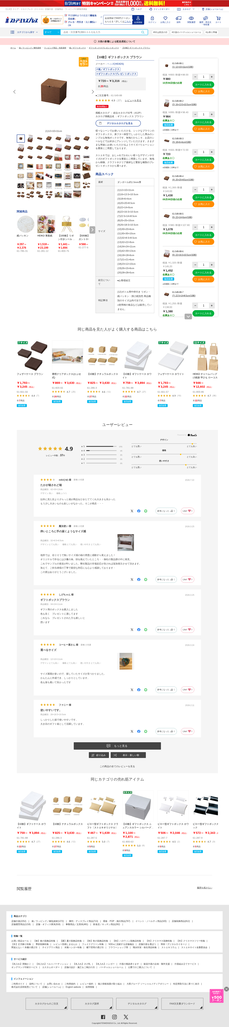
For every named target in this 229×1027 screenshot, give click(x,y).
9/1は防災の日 (160, 32)
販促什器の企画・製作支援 (157, 964)
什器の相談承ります (129, 964)
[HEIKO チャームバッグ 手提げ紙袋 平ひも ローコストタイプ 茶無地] (208, 355)
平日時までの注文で (82, 17)
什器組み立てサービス (185, 964)
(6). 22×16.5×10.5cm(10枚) (184, 254)
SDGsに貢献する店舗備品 (121, 944)
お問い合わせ (53, 984)
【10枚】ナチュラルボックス (102, 374)
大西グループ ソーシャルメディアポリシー (148, 984)
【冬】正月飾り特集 (21, 944)
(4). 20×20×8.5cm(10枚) (183, 179)
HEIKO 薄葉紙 (44, 235)
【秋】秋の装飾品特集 (97, 941)
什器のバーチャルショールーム (187, 32)
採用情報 (89, 987)
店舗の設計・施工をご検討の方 (79, 967)
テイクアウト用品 (51, 947)
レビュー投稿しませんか (65, 944)
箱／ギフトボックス (108, 69)
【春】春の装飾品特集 (44, 941)
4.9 (69, 449)
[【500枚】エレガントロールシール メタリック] (88, 224)
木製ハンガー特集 (73, 947)
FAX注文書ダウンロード (182, 1003)
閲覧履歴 (191, 22)
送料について (35, 984)
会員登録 (138, 22)
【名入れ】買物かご (21, 964)
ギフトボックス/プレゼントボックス (117, 74)
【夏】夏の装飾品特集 (71, 941)
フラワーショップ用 (118, 947)
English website (73, 987)
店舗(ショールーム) (214, 9)
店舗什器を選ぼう (147, 944)
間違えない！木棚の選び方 (24, 947)
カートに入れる (203, 84)
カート (218, 22)
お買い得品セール (20, 941)
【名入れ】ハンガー (105, 964)
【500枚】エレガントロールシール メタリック (87, 239)
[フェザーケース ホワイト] (173, 355)
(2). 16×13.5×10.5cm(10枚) (184, 104)
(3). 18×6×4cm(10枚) (181, 142)
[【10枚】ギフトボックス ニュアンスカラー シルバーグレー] (138, 805)
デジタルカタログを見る (120, 123)
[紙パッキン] (26, 224)
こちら (127, 21)
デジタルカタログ (137, 1003)
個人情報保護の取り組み (110, 984)
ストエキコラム (169, 947)
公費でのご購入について (140, 967)
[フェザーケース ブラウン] (32, 355)
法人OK (82, 24)
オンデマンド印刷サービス (24, 967)
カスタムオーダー (51, 967)
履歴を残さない (204, 887)
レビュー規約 (86, 984)
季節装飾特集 (42, 944)
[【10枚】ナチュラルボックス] (102, 355)
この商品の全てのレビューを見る (117, 766)
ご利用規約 (70, 984)
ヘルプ (139, 9)
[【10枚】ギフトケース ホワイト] (138, 355)
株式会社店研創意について (24, 987)
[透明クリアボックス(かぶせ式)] (67, 355)
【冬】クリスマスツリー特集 (191, 941)
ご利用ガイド (17, 984)
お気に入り (165, 22)
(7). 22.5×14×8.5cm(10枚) (183, 295)
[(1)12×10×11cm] (54, 92)
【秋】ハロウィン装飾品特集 (127, 941)
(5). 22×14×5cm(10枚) (182, 217)
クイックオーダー (162, 9)
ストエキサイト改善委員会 (194, 947)
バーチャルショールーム (111, 967)
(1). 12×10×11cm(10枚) (182, 67)
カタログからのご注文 (46, 1003)
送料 (179, 22)
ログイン (152, 22)
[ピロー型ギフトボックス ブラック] (208, 805)
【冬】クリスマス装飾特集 (159, 941)
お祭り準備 (212, 32)
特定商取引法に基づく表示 (186, 984)
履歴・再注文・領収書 (205, 23)
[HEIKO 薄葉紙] (46, 224)
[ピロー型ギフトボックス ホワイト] (173, 805)
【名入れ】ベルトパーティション (52, 964)
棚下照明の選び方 (95, 947)
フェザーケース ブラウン (30, 374)
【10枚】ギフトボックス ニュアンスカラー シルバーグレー (138, 827)
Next (92, 92)
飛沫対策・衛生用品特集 (145, 947)
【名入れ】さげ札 (82, 964)
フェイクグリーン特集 (93, 944)
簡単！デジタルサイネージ (174, 944)
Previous (14, 92)
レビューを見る (133, 100)
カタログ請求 (92, 1003)
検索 (143, 32)
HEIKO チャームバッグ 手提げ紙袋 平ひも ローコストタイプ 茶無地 (207, 377)
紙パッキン (22, 235)
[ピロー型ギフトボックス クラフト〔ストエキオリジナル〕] (102, 805)
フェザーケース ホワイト (171, 374)
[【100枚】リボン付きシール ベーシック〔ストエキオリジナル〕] (67, 224)
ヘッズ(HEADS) (115, 63)
